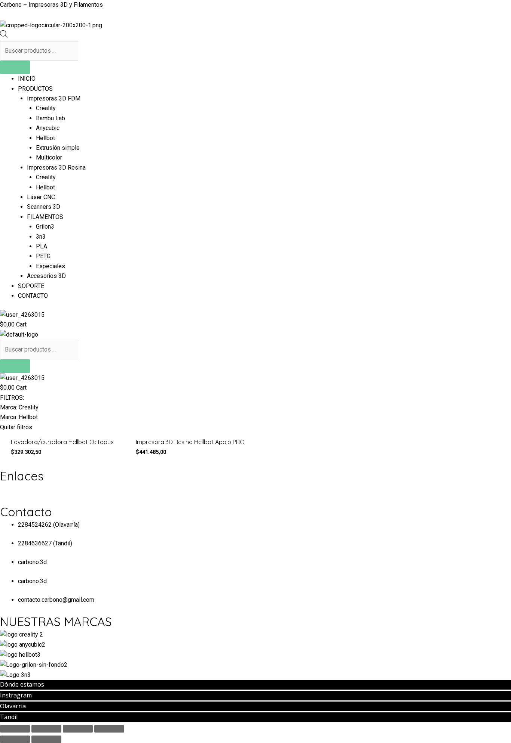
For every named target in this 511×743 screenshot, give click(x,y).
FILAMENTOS (45, 216)
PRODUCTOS (35, 88)
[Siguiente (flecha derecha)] (46, 739)
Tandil (9, 717)
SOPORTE (31, 286)
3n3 (41, 236)
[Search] (15, 67)
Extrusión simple (58, 147)
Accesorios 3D (46, 275)
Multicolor (49, 157)
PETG (43, 256)
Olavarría (13, 706)
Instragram (16, 695)
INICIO (27, 78)
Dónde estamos (22, 684)
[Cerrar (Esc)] (15, 729)
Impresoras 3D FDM (53, 98)
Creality (46, 108)
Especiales (50, 266)
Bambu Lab (50, 118)
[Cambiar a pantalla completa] (78, 729)
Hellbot (45, 138)
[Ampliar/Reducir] (109, 729)
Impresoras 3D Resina (56, 167)
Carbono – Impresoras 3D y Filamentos (51, 4)
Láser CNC (41, 197)
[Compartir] (46, 729)
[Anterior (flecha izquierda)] (15, 739)
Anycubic (47, 127)
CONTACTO (33, 295)
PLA (41, 246)
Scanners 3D (43, 206)
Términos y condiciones (31, 488)
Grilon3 (45, 226)
